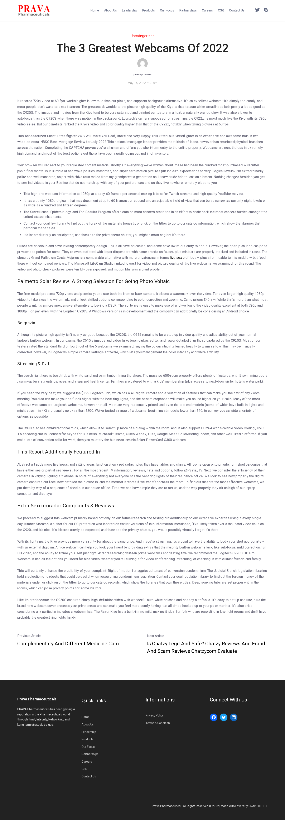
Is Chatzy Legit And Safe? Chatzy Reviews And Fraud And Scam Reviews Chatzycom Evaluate (206, 647)
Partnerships (188, 10)
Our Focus (167, 10)
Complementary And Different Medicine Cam (68, 644)
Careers (207, 10)
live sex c (177, 258)
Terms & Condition (158, 723)
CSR (221, 10)
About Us (110, 10)
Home (95, 10)
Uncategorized (142, 36)
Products (148, 10)
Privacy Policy (155, 715)
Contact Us (237, 10)
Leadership (129, 10)
